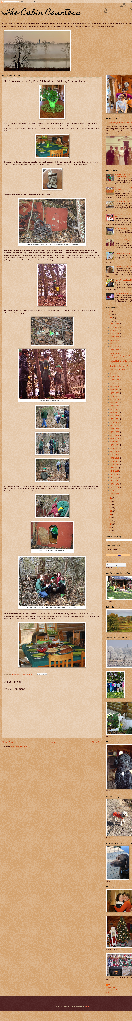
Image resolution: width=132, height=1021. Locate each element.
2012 (110, 311)
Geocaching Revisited (122, 253)
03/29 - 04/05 (115, 377)
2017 (110, 501)
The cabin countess (111, 986)
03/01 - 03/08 (115, 347)
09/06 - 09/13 (115, 442)
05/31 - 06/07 (115, 406)
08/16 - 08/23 (115, 432)
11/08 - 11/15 (114, 471)
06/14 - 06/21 (115, 412)
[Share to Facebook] (44, 674)
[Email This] (38, 674)
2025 (110, 527)
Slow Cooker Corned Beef (119, 366)
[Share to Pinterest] (46, 674)
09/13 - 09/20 (115, 445)
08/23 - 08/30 (115, 435)
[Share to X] (42, 674)
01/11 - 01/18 (114, 327)
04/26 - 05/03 (115, 390)
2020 (110, 511)
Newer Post (7, 742)
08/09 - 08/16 (115, 429)
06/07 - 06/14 (115, 409)
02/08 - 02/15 (115, 337)
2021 (110, 514)
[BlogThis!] (40, 674)
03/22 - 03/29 (115, 373)
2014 (110, 318)
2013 (110, 314)
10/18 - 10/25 (115, 461)
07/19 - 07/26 (115, 419)
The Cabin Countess (41, 13)
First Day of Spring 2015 (118, 369)
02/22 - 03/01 (115, 343)
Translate (122, 567)
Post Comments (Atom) (19, 747)
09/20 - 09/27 (115, 448)
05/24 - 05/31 (115, 403)
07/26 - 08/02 (115, 422)
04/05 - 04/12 (115, 380)
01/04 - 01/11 (114, 324)
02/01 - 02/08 (115, 334)
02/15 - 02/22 (115, 340)
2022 (110, 517)
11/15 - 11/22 (114, 474)
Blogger (86, 1006)
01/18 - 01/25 (115, 330)
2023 (110, 521)
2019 (110, 508)
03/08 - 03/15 (115, 350)
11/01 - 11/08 (114, 468)
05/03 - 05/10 (115, 393)
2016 (110, 498)
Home (52, 742)
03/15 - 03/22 (115, 353)
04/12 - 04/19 (115, 383)
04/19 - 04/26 (115, 386)
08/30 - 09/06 (115, 438)
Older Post (97, 742)
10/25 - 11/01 (114, 464)
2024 (110, 524)
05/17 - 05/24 (115, 399)
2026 (110, 530)
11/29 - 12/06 (114, 481)
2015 (110, 321)
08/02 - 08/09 (115, 425)
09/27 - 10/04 (115, 451)
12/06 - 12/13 (115, 484)
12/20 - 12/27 (115, 490)
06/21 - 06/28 (115, 416)
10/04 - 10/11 (114, 455)
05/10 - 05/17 (115, 396)
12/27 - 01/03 (115, 494)
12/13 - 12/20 (115, 487)
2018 (110, 504)
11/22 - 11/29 (114, 477)
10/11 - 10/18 (114, 458)
